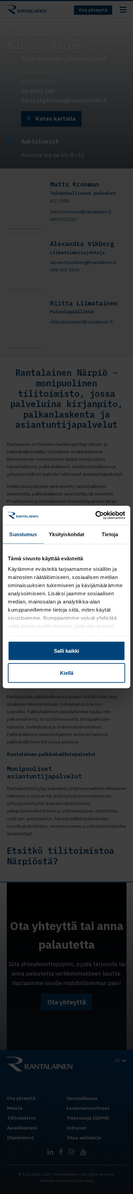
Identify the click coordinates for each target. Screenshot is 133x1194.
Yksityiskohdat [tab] (66, 534)
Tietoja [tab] (110, 534)
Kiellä (66, 673)
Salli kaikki (66, 650)
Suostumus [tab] (23, 534)
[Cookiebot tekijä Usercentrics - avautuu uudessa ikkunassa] (95, 515)
